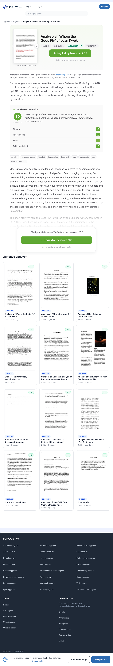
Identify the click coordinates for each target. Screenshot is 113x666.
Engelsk (16, 21)
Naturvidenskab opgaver (86, 546)
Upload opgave (9, 622)
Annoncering (64, 618)
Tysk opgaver (81, 583)
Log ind (104, 7)
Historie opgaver (46, 558)
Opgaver (40, 7)
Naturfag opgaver (46, 590)
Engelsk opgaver (10, 571)
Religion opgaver (83, 564)
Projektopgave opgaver (85, 558)
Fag (27, 7)
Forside (6, 605)
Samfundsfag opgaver (85, 571)
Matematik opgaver (47, 583)
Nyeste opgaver (9, 616)
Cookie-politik (38, 661)
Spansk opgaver (82, 577)
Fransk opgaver (9, 583)
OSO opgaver (81, 552)
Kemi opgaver (45, 577)
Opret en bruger (9, 628)
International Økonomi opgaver (52, 571)
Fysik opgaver (9, 590)
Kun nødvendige (79, 659)
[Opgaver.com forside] (12, 6)
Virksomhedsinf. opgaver (86, 590)
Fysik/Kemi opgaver (48, 546)
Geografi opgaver (46, 552)
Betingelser (63, 624)
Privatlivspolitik (65, 629)
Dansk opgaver (9, 564)
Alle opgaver (8, 610)
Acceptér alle (101, 659)
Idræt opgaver (45, 564)
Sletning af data (65, 635)
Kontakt (62, 612)
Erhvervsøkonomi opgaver (13, 577)
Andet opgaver (9, 552)
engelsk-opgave (63, 75)
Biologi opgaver (9, 558)
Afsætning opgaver (10, 546)
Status (61, 641)
